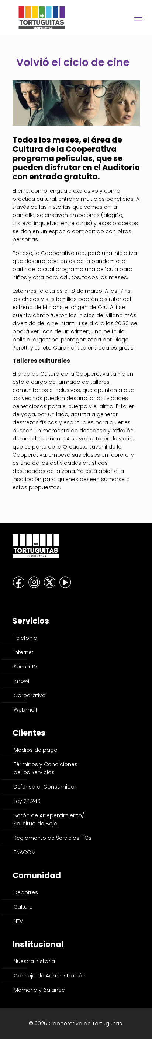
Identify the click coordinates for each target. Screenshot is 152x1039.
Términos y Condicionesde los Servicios (45, 768)
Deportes (26, 892)
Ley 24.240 (27, 801)
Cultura (23, 906)
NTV (18, 921)
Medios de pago (36, 750)
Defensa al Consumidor (45, 786)
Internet (24, 652)
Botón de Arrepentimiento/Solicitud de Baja (49, 819)
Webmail (25, 709)
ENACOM (25, 852)
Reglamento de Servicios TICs (52, 838)
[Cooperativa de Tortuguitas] (76, 17)
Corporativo (30, 695)
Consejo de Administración (50, 975)
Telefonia (25, 638)
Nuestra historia (34, 961)
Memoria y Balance (39, 990)
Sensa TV (25, 666)
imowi (21, 681)
